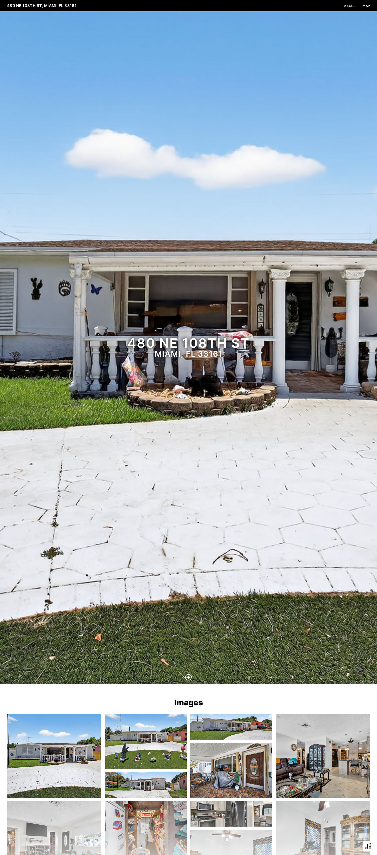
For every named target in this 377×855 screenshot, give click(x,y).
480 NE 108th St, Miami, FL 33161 (42, 5)
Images (349, 6)
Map (366, 6)
